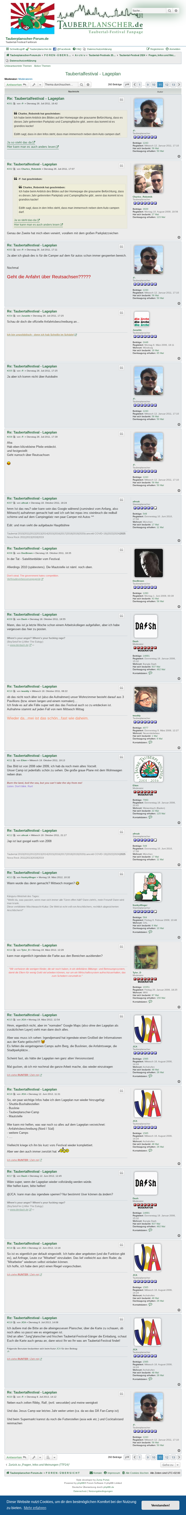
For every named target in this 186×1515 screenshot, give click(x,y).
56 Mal (155, 148)
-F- (134, 130)
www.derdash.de (19, 645)
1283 (145, 593)
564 (145, 917)
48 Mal (155, 1069)
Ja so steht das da (19, 142)
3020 (145, 209)
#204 (9, 315)
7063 (145, 800)
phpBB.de (108, 1487)
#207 (9, 503)
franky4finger (140, 905)
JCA (135, 1046)
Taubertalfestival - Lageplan (93, 73)
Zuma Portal (102, 1480)
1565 (145, 1059)
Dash (135, 641)
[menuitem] (76, 49)
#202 (9, 169)
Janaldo (137, 330)
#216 (9, 1094)
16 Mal (155, 350)
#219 (9, 1322)
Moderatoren (25, 79)
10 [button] (153, 85)
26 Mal (160, 1072)
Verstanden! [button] (160, 1505)
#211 (9, 760)
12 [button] (166, 85)
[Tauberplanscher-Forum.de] (76, 19)
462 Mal (161, 669)
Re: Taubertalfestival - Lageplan (35, 98)
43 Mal (155, 598)
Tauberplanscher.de (40, 49)
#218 (9, 1248)
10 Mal (160, 928)
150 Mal (161, 998)
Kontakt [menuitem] (97, 1473)
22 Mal (155, 811)
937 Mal (156, 666)
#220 (9, 1397)
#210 (9, 691)
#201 (9, 103)
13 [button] (173, 85)
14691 (146, 656)
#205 (9, 370)
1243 (145, 143)
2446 (145, 342)
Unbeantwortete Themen (18, 65)
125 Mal (161, 813)
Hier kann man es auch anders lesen (31, 146)
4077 (145, 728)
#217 (9, 1176)
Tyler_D (137, 972)
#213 (9, 877)
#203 (9, 249)
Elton (135, 785)
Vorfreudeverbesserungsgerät (23, 579)
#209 (9, 619)
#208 (9, 553)
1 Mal (154, 736)
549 (145, 513)
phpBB (81, 1483)
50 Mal (160, 151)
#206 (9, 437)
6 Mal (159, 738)
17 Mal (155, 524)
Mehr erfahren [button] (35, 1508)
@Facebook (64, 49)
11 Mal (160, 527)
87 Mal (155, 995)
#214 (9, 950)
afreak (136, 501)
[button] (127, 84)
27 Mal (155, 214)
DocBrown (138, 581)
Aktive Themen (42, 65)
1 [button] (139, 85)
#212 (9, 835)
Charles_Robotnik (142, 196)
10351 (146, 987)
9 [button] (148, 85)
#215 (9, 1019)
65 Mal (160, 353)
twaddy (137, 715)
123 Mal (161, 217)
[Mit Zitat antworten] (122, 99)
